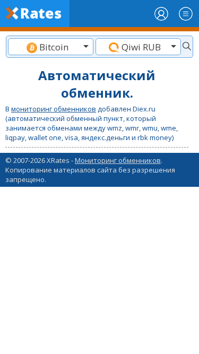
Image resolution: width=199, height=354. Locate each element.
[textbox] (50, 47)
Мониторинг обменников (118, 160)
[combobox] (50, 46)
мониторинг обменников (53, 109)
